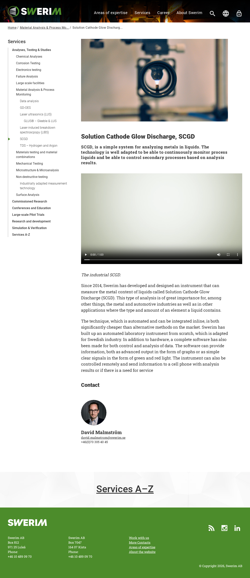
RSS (211, 528)
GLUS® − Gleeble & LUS (40, 121)
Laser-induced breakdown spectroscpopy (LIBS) (37, 130)
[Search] (212, 13)
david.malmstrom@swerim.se (103, 437)
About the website (142, 552)
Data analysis (29, 101)
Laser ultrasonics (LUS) (36, 114)
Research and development (31, 221)
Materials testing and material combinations (36, 154)
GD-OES (25, 108)
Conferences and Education (31, 208)
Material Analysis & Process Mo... (44, 27)
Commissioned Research (29, 201)
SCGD (24, 139)
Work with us (139, 538)
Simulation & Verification (29, 228)
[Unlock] (239, 13)
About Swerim (189, 12)
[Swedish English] (226, 13)
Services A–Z (125, 489)
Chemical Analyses (29, 56)
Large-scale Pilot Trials (28, 215)
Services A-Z (21, 234)
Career (163, 12)
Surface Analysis (27, 195)
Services (142, 12)
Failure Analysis (27, 76)
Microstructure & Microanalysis (37, 170)
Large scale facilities (30, 83)
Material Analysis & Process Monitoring (35, 92)
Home (12, 27)
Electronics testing (28, 70)
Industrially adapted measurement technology (43, 186)
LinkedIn (237, 528)
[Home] (34, 11)
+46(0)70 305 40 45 (94, 442)
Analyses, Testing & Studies (31, 50)
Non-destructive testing (32, 177)
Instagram (224, 528)
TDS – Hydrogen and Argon (38, 145)
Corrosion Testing (28, 63)
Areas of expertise (111, 12)
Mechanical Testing (29, 163)
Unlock (239, 13)
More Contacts (139, 542)
